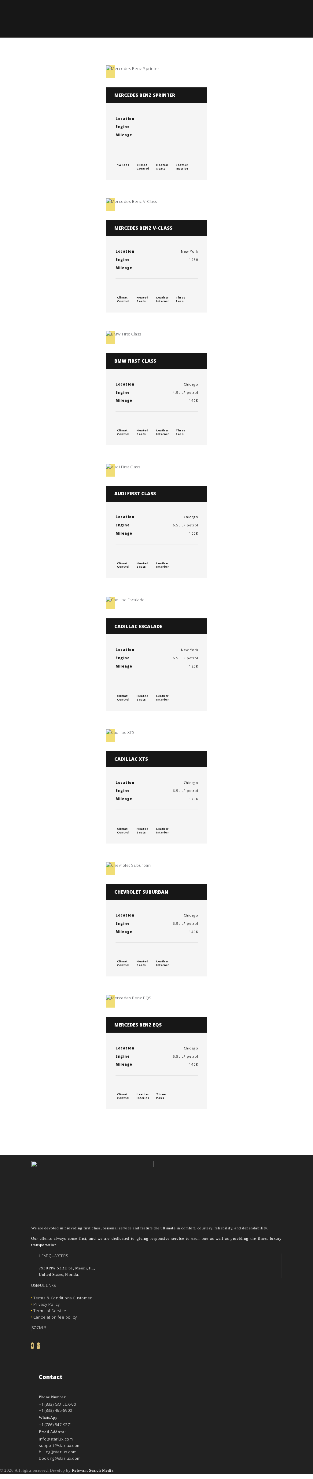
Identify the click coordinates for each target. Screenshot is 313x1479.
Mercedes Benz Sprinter (144, 96)
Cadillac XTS (131, 760)
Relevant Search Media (93, 1470)
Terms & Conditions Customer (62, 1298)
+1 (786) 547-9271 (55, 1424)
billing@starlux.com (58, 1452)
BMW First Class (135, 362)
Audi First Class (135, 494)
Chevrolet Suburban (141, 893)
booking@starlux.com (60, 1458)
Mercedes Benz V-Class (143, 229)
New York (189, 252)
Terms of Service (49, 1310)
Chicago (191, 385)
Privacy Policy (46, 1304)
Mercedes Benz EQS (138, 1026)
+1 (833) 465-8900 (55, 1410)
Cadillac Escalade (138, 627)
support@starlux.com (60, 1445)
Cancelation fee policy (55, 1317)
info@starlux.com (56, 1439)
